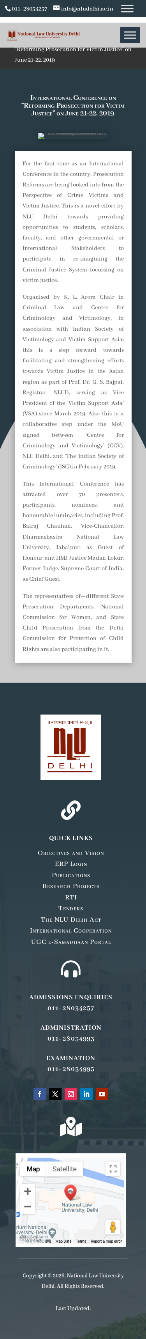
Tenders (70, 908)
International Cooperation (71, 930)
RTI (71, 897)
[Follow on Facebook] (39, 1094)
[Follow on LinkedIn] (86, 1094)
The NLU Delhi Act (71, 919)
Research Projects (71, 886)
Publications (71, 875)
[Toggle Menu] (127, 8)
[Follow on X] (55, 1094)
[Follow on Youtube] (102, 1094)
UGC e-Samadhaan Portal (71, 942)
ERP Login (71, 864)
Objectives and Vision (71, 853)
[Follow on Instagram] (71, 1094)
